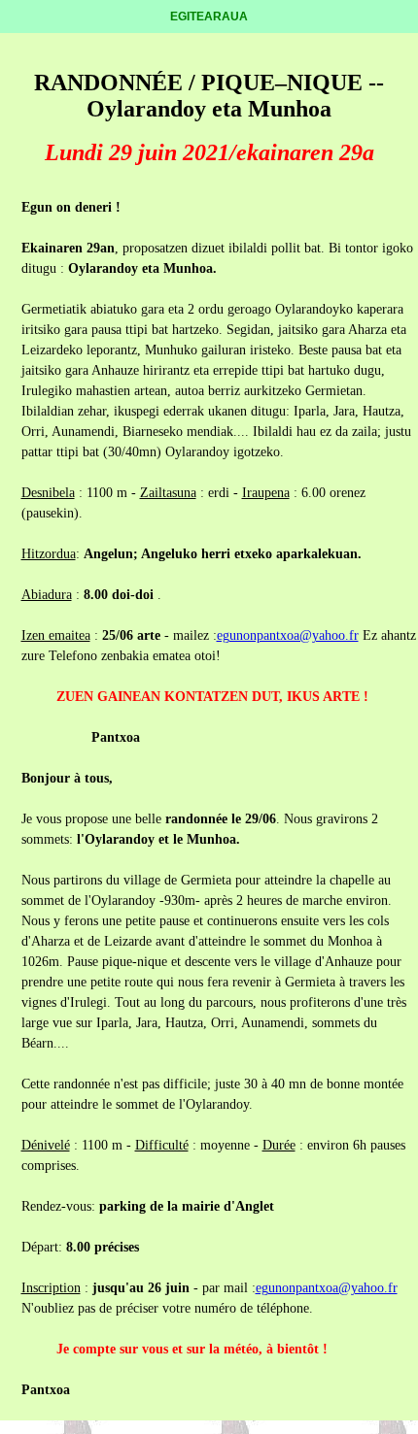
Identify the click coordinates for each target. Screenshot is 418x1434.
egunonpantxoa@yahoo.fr (288, 635)
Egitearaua (209, 16)
